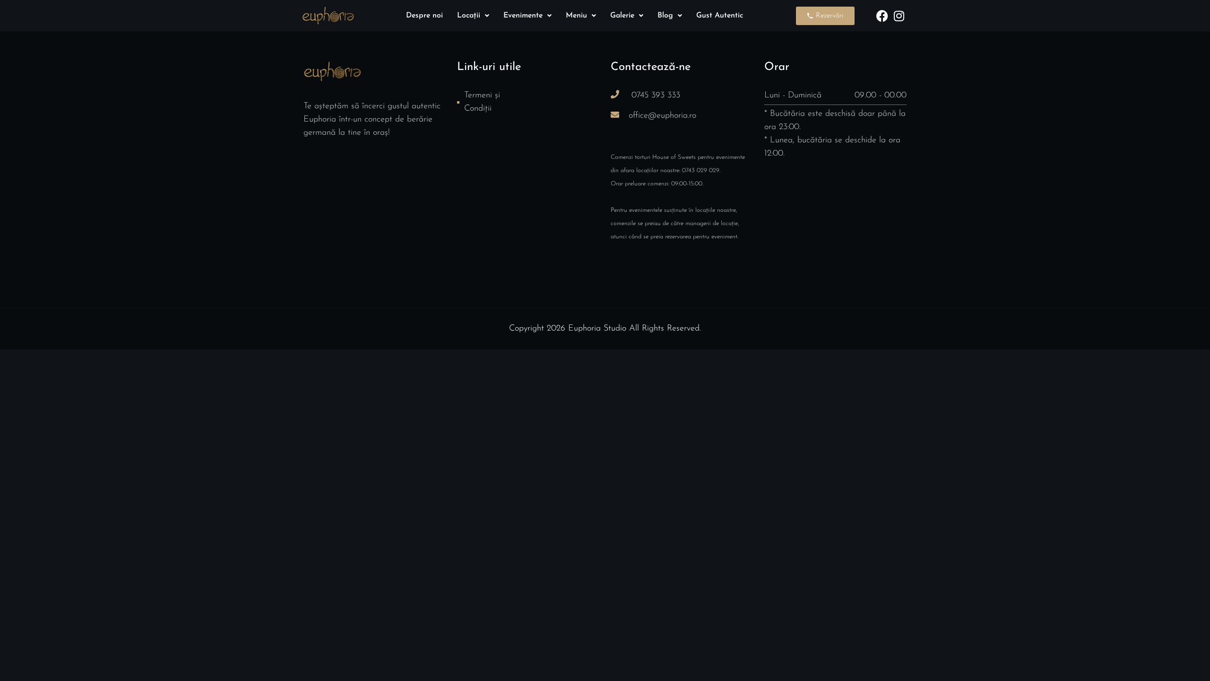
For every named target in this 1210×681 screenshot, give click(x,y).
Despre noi (424, 15)
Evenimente (523, 15)
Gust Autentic (719, 15)
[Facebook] (882, 16)
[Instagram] (898, 16)
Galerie (622, 15)
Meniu (576, 15)
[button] (473, 15)
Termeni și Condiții (482, 102)
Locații (468, 15)
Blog (665, 15)
